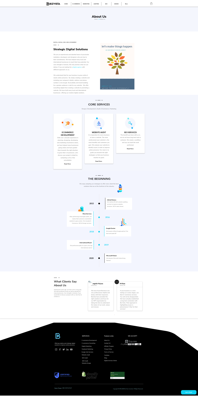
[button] (151, 3)
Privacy (59, 388)
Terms (56, 388)
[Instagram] (56, 349)
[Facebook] (59, 349)
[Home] (99, 19)
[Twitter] (63, 349)
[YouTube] (71, 349)
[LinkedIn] (67, 349)
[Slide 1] (114, 314)
